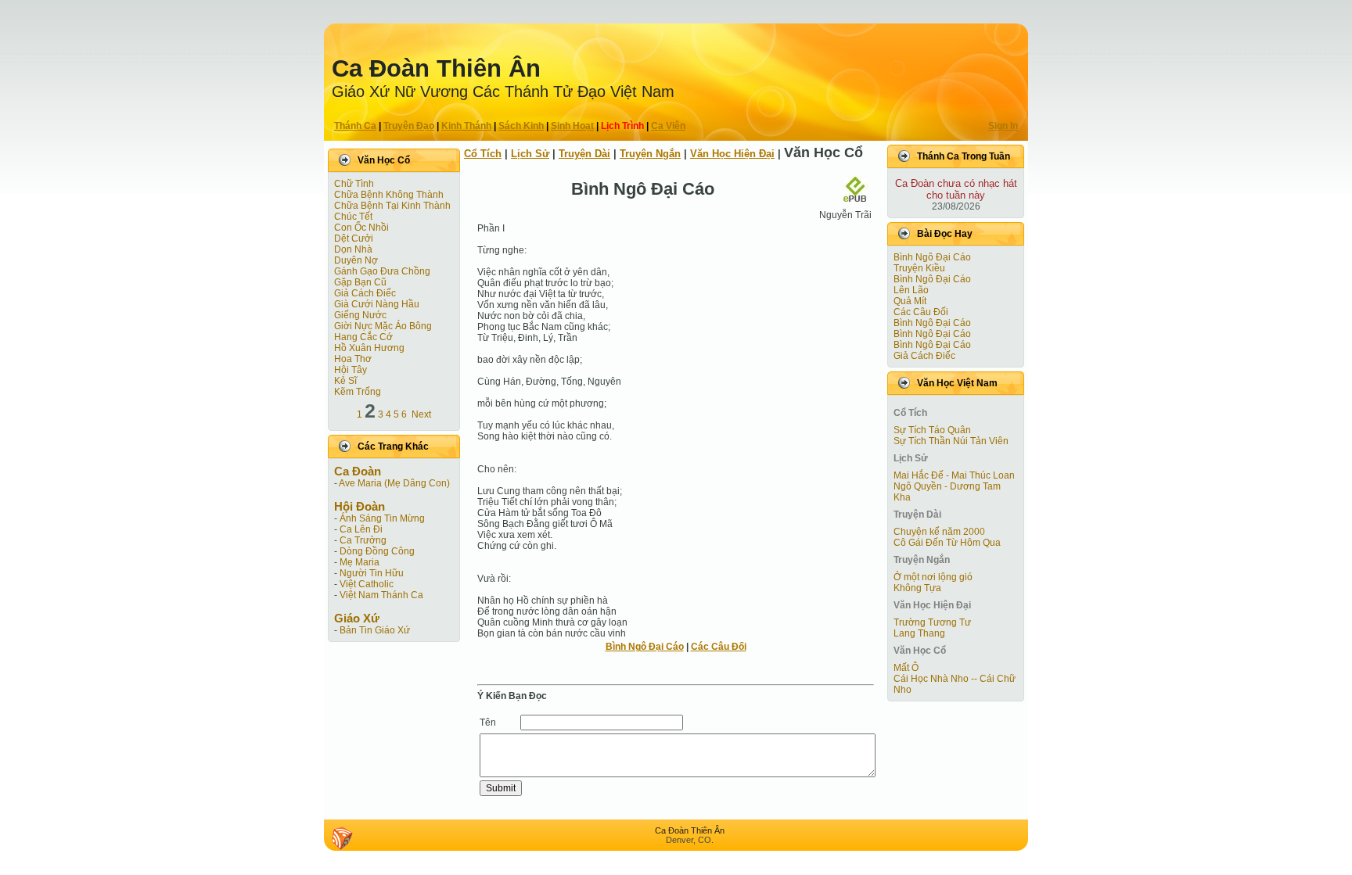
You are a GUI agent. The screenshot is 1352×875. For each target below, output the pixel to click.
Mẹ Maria (359, 562)
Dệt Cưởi (353, 238)
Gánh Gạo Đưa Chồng (382, 271)
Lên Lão (911, 290)
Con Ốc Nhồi (361, 227)
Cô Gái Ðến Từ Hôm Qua (947, 542)
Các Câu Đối (718, 646)
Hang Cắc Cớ (363, 337)
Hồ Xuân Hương (369, 347)
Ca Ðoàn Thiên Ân (436, 68)
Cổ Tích (483, 154)
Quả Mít (910, 301)
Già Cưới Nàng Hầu (376, 304)
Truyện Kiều (919, 268)
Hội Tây (350, 369)
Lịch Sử (530, 154)
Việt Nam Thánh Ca (381, 595)
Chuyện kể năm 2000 (939, 531)
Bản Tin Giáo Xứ (375, 630)
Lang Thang (919, 633)
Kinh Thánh (466, 125)
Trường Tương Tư (932, 622)
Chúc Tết (353, 216)
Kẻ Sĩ (345, 380)
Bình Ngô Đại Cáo (645, 646)
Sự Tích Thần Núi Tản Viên (951, 441)
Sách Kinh (521, 125)
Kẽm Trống (357, 391)
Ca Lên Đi (361, 529)
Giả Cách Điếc (365, 293)
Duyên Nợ (356, 260)
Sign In (1003, 125)
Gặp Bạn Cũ (360, 282)
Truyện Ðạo (408, 125)
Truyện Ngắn (650, 154)
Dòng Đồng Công (377, 551)
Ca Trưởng (363, 540)
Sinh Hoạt (572, 125)
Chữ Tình (354, 183)
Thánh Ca (355, 125)
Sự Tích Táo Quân (932, 430)
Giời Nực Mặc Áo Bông (383, 326)
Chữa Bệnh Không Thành (389, 194)
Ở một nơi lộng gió (933, 577)
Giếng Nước (360, 315)
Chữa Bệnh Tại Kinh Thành (392, 205)
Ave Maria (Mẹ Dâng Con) (394, 483)
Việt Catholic (367, 584)
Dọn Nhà (353, 249)
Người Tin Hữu (372, 573)
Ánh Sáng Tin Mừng (382, 518)
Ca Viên (668, 125)
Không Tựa (917, 588)
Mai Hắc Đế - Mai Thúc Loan (954, 475)
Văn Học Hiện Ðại (732, 154)
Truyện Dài (584, 154)
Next (421, 414)
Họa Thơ (353, 358)
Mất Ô (906, 667)
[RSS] (342, 838)
